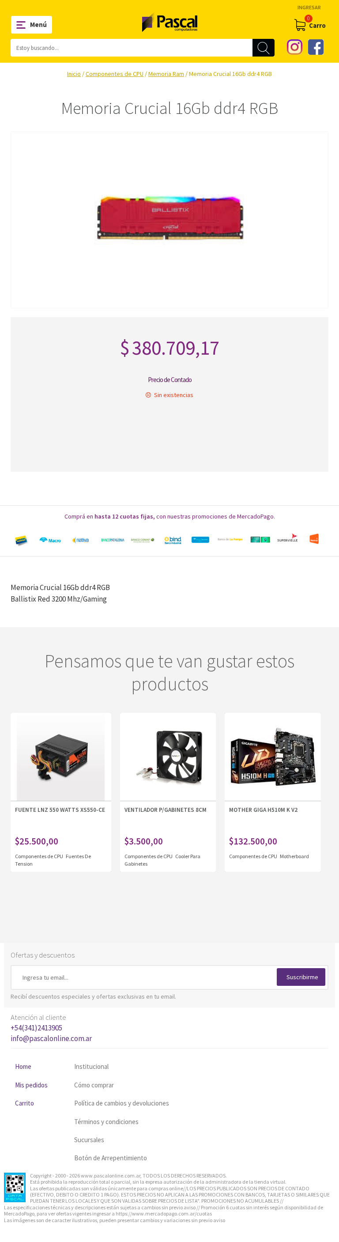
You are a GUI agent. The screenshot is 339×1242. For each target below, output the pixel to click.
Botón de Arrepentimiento (110, 1158)
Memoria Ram (166, 74)
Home (23, 1066)
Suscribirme (302, 977)
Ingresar (309, 7)
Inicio (74, 74)
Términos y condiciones (106, 1121)
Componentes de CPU (114, 74)
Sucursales (89, 1140)
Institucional (91, 1066)
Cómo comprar (94, 1085)
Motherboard (294, 856)
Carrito (24, 1103)
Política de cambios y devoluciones (121, 1103)
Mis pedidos (31, 1085)
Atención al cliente (51, 1028)
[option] (169, 540)
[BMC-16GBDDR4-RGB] (169, 220)
